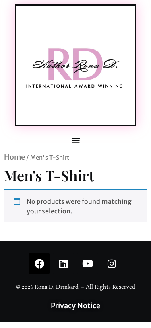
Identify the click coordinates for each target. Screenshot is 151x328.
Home (14, 157)
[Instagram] (111, 263)
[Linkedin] (63, 263)
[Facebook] (39, 263)
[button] (75, 140)
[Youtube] (87, 263)
